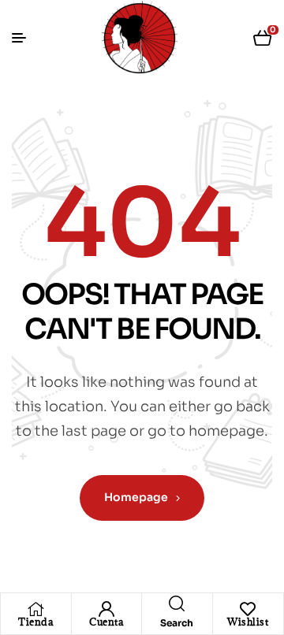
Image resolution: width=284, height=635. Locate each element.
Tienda (35, 621)
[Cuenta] (106, 609)
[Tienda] (35, 609)
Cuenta (106, 621)
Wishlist (247, 621)
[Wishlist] (248, 609)
